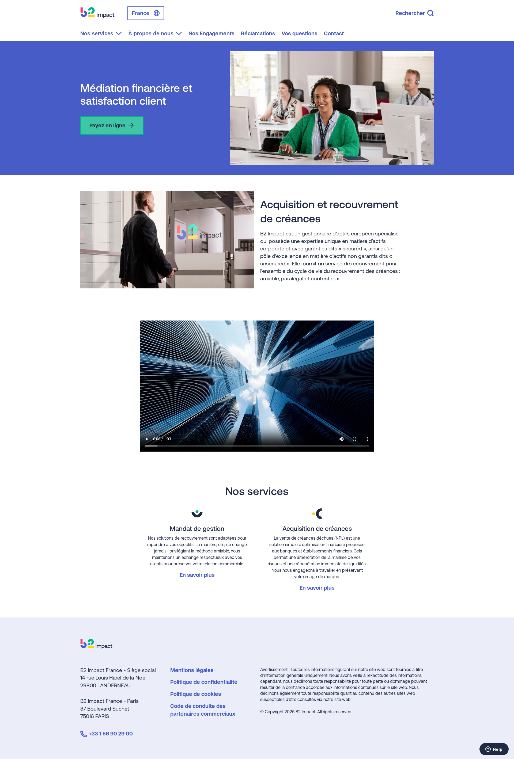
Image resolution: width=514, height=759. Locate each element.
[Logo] (96, 647)
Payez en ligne (107, 125)
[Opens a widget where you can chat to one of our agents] (494, 749)
